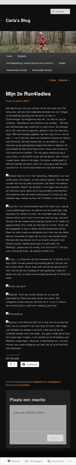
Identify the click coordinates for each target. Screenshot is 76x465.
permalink (24, 385)
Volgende (64, 80)
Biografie (22, 55)
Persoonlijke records (42, 69)
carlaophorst (54, 381)
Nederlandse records (17, 69)
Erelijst (62, 62)
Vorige (51, 80)
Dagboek (37, 381)
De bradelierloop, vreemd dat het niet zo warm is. (30, 62)
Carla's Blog (18, 20)
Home (9, 55)
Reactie (55, 437)
